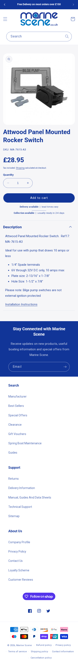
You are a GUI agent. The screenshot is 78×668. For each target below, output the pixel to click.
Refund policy (44, 645)
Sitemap (14, 516)
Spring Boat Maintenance (25, 443)
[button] (5, 19)
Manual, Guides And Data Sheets (29, 497)
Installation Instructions (21, 304)
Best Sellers (16, 405)
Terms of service (17, 651)
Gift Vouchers (17, 434)
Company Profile (19, 542)
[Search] (67, 36)
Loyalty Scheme (18, 570)
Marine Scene (24, 645)
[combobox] (39, 36)
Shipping (20, 168)
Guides (12, 452)
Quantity (8, 174)
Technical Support (20, 506)
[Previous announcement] (4, 4)
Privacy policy (63, 645)
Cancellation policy (41, 657)
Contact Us (15, 560)
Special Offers (17, 415)
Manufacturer (17, 396)
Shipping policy (39, 651)
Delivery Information (21, 488)
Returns (13, 478)
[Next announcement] (73, 4)
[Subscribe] (64, 367)
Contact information (63, 651)
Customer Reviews (20, 579)
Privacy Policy (17, 551)
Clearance (15, 424)
